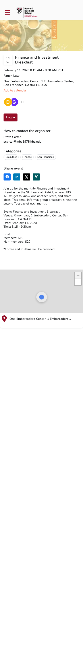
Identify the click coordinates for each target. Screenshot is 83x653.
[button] (78, 275)
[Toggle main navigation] (7, 12)
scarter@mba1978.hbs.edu (22, 142)
